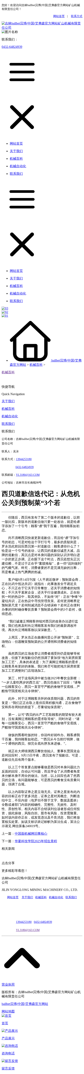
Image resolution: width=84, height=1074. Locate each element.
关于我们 (8, 401)
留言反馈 (8, 1068)
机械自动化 (10, 416)
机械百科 (36, 364)
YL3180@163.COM (28, 930)
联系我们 (8, 423)
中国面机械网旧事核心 (31, 833)
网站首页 (59, 16)
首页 (5, 1023)
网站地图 (8, 1011)
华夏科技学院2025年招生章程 (36, 841)
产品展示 (8, 1038)
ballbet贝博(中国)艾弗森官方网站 (25, 1004)
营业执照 (8, 984)
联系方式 (76, 16)
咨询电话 (8, 1053)
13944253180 (24, 459)
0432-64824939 (12, 46)
